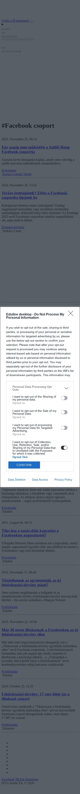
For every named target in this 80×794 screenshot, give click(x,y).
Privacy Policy (63, 479)
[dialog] (40, 397)
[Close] (72, 315)
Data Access (40, 479)
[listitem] (40, 388)
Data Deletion (17, 479)
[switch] (64, 398)
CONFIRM (24, 465)
